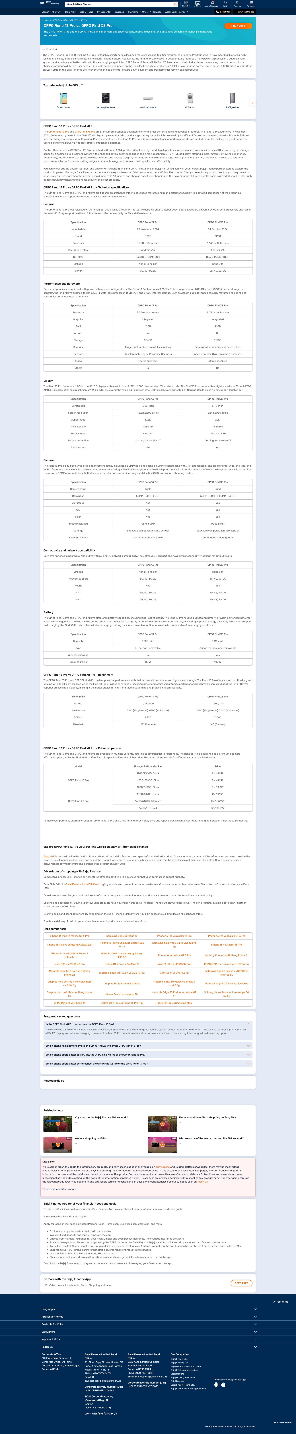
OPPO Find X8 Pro (85, 131)
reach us (202, 1181)
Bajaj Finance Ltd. (179, 1362)
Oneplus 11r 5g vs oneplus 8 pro (122, 983)
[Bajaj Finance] (52, 3)
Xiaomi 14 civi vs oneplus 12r (122, 994)
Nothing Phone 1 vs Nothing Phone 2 (226, 955)
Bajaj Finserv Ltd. (179, 1359)
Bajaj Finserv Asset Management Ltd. (189, 1388)
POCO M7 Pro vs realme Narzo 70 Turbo (226, 964)
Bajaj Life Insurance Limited (184, 1370)
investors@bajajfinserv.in (152, 1376)
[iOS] (223, 1385)
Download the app (246, 12)
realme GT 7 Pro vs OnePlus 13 (122, 964)
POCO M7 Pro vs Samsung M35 (174, 1002)
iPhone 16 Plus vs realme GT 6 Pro (69, 935)
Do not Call (225, 12)
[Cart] (225, 3)
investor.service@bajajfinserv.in (103, 1380)
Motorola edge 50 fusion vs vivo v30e (226, 983)
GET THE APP (241, 1283)
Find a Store (238, 26)
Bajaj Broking (177, 1381)
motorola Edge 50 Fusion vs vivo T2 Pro (122, 972)
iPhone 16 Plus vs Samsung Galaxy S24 (69, 944)
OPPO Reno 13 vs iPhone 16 (69, 1002)
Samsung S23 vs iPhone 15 (122, 935)
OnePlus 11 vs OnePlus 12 (174, 972)
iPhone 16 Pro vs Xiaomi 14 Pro (174, 935)
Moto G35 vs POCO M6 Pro (69, 964)
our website (163, 1166)
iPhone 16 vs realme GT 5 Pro (174, 955)
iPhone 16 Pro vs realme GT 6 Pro (226, 935)
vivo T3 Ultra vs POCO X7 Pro (174, 964)
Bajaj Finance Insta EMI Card (82, 884)
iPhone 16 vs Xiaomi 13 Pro (226, 944)
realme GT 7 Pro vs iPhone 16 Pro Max (122, 1002)
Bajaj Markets (177, 1374)
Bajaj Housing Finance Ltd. (184, 1377)
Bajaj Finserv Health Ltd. (183, 1385)
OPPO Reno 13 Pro (58, 131)
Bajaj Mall (48, 856)
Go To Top (283, 1301)
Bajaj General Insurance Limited (186, 1366)
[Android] (216, 1385)
